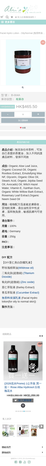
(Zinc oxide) (27, 282)
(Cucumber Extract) (27, 292)
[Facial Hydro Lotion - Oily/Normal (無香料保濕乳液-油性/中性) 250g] (23, 62)
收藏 (24, 128)
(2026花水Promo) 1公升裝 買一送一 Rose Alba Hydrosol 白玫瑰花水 (23, 387)
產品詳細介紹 (23, 142)
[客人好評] (8, 431)
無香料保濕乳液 (11, 297)
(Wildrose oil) (26, 267)
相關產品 (6, 334)
